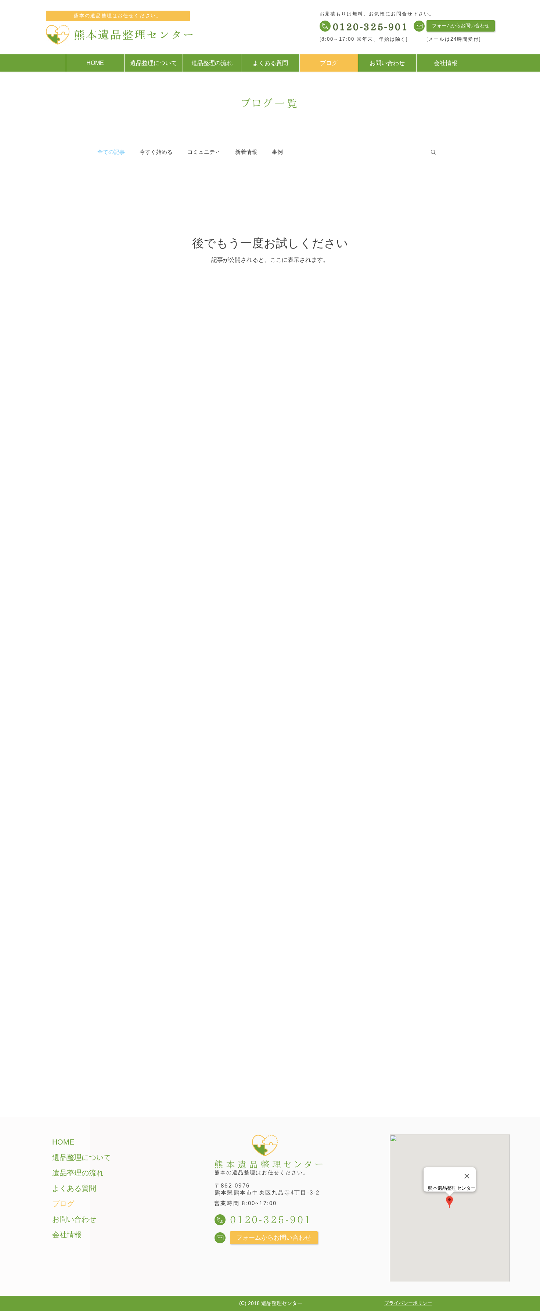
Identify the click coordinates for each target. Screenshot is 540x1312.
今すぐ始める (156, 152)
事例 (277, 152)
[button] (433, 152)
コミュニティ (203, 152)
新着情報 (246, 152)
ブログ (63, 1204)
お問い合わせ (74, 1219)
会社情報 (67, 1234)
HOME (63, 1142)
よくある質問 (74, 1188)
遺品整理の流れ (78, 1173)
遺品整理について (81, 1157)
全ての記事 (111, 152)
